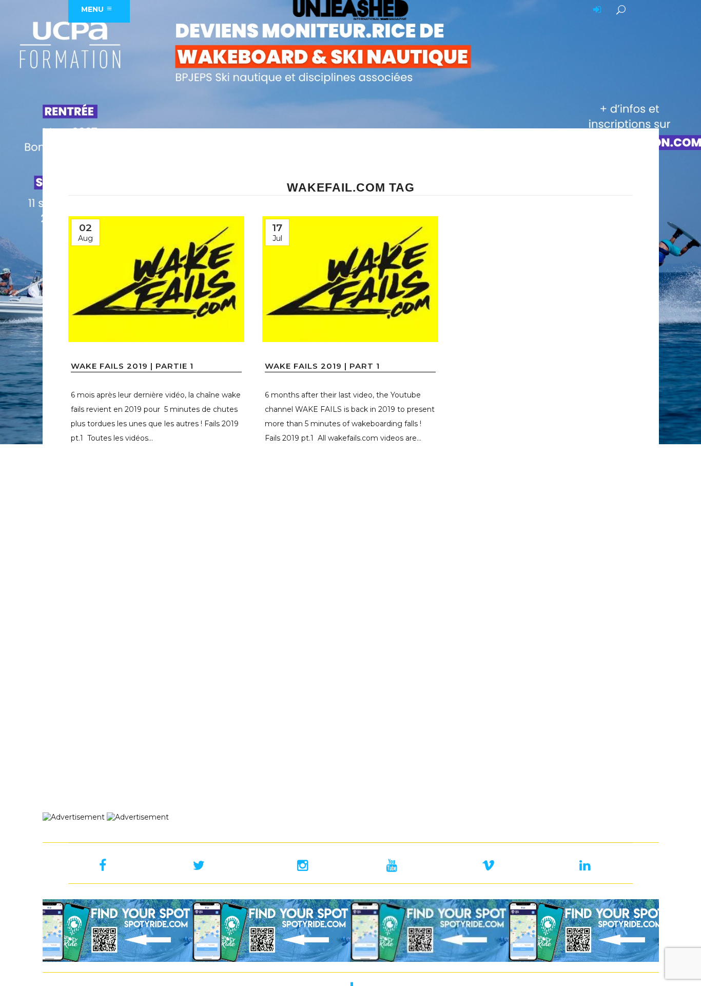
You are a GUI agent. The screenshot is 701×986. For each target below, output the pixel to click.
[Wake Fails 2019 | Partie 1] (156, 279)
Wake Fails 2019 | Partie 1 (132, 366)
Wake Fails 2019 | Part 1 (322, 366)
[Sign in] (595, 10)
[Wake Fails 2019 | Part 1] (350, 279)
